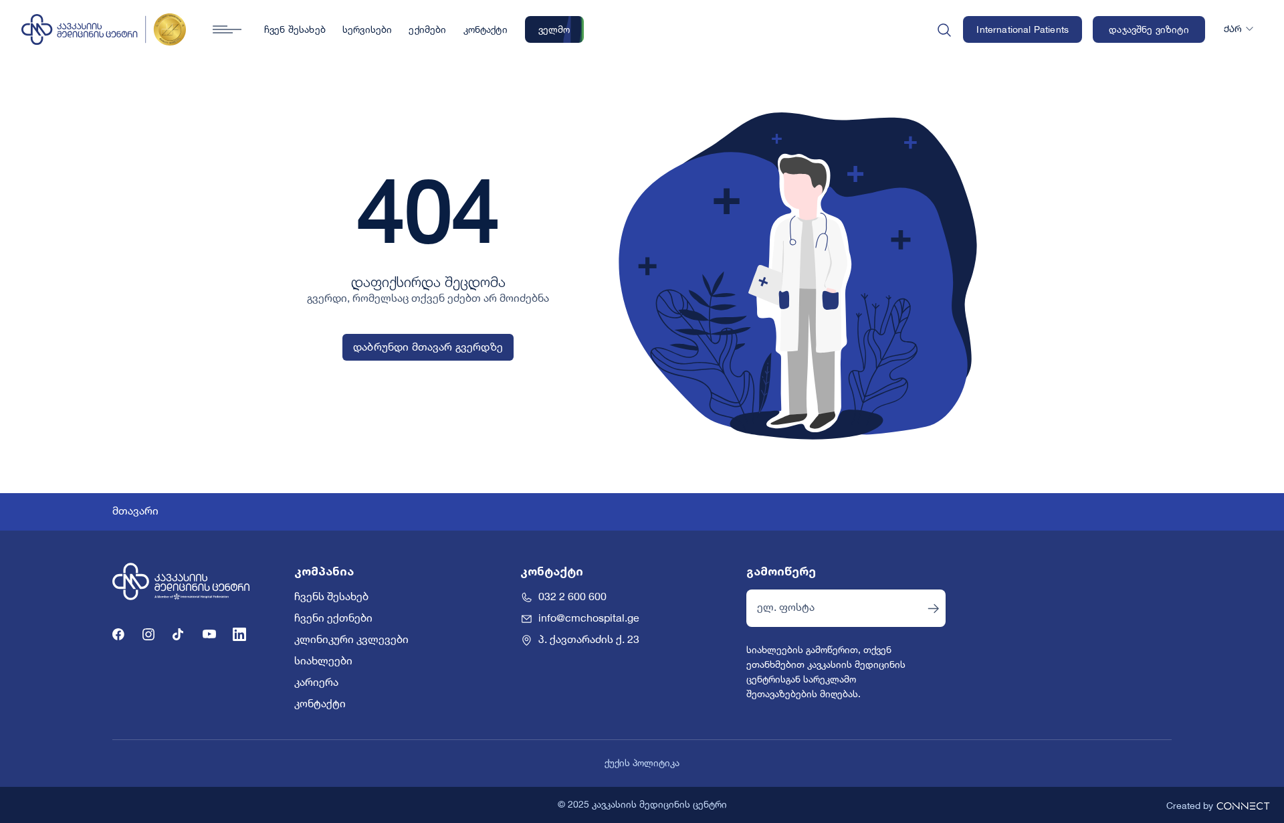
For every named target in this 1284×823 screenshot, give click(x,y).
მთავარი (135, 512)
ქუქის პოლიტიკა (642, 763)
